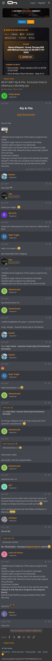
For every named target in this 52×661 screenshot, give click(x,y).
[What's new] (49, 3)
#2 (50, 184)
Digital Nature (33, 546)
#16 (49, 527)
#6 (50, 269)
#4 (50, 222)
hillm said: (6, 407)
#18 (49, 621)
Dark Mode (7, 648)
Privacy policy (30, 652)
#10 (49, 364)
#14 (49, 475)
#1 (50, 103)
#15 (49, 494)
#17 (49, 562)
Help (39, 652)
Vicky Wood (7, 89)
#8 (50, 318)
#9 (50, 342)
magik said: (7, 538)
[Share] (46, 103)
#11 (49, 383)
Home (45, 652)
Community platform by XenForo (22, 659)
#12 (49, 403)
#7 (50, 298)
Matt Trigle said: (9, 444)
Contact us (6, 652)
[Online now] (6, 198)
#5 (50, 244)
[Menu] (3, 2)
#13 (49, 439)
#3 (50, 203)
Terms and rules (18, 652)
